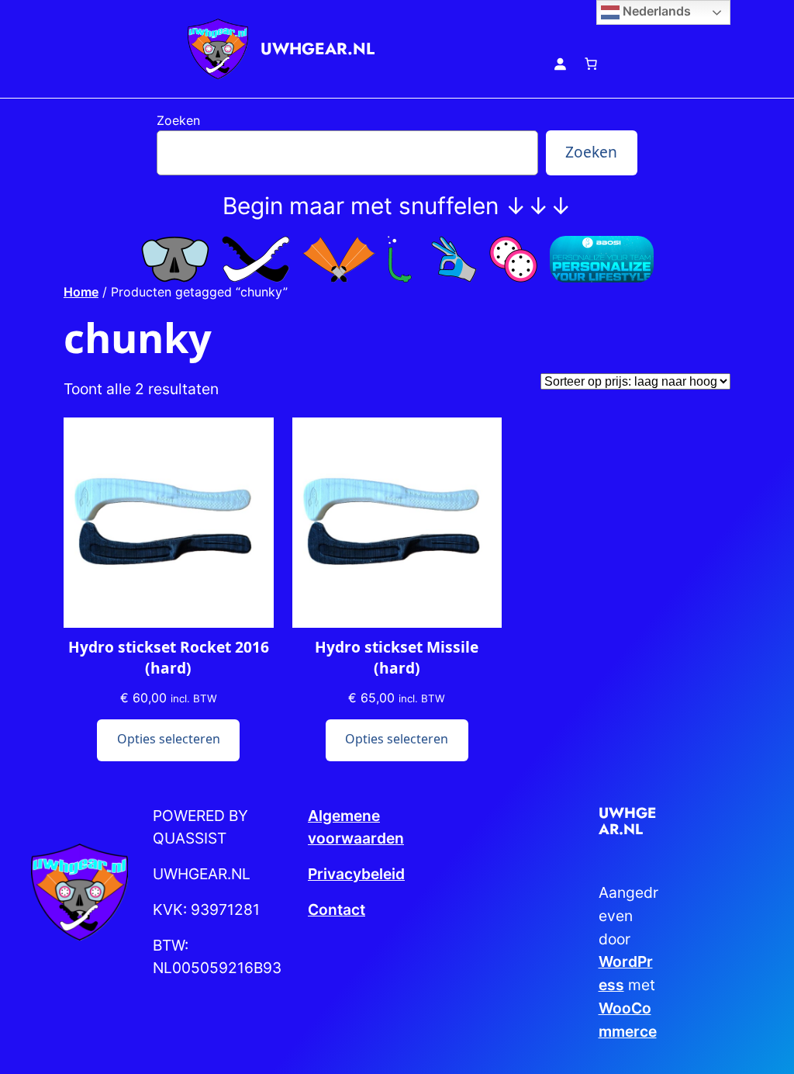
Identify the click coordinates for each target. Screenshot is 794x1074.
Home (81, 292)
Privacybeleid (356, 873)
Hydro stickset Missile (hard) (396, 657)
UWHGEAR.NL (318, 49)
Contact (336, 909)
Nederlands (655, 11)
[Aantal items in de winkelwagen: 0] (590, 63)
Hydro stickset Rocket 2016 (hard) (168, 657)
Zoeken (178, 120)
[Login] (559, 63)
